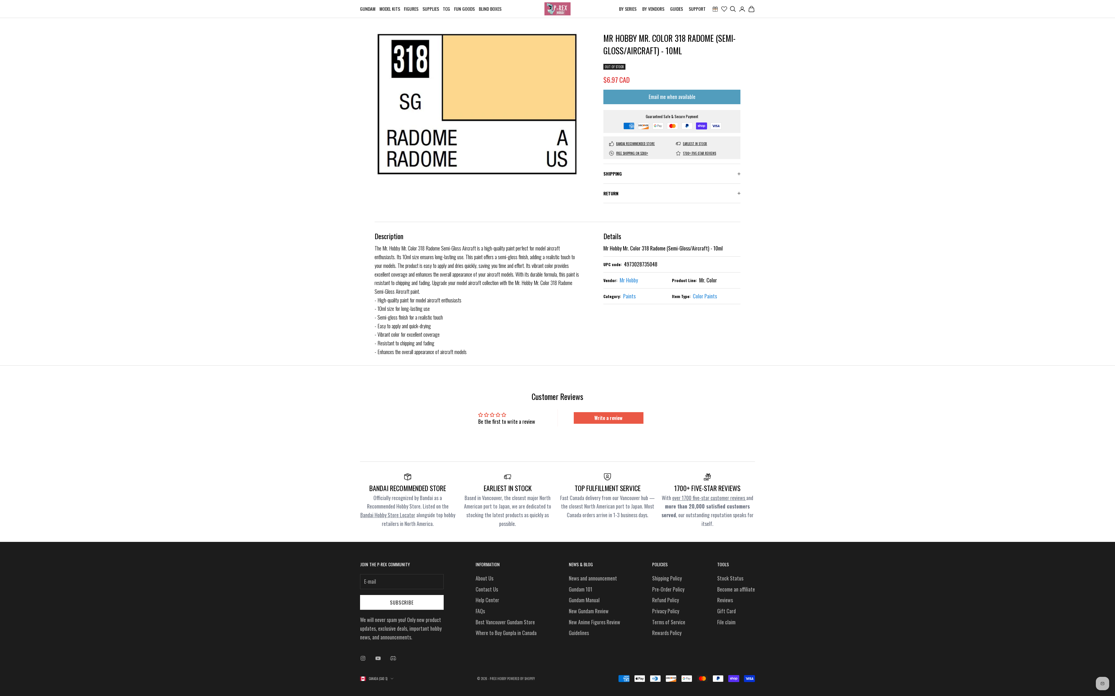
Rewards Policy (666, 633)
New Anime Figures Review (594, 622)
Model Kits (390, 8)
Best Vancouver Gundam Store (505, 622)
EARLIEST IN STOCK (695, 143)
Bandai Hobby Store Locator (387, 515)
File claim (726, 622)
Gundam (367, 8)
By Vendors (653, 8)
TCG (446, 8)
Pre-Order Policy (668, 589)
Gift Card (726, 611)
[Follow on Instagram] (363, 658)
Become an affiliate (736, 589)
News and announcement (593, 578)
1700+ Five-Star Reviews (699, 153)
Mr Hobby (629, 280)
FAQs (480, 611)
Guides (676, 8)
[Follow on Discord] (393, 658)
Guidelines (579, 633)
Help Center (487, 600)
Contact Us (487, 589)
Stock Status (730, 578)
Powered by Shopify (521, 678)
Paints (629, 296)
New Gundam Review (589, 611)
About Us (484, 578)
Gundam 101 (580, 589)
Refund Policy (665, 600)
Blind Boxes (490, 8)
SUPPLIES (430, 8)
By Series (627, 8)
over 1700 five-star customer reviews (709, 498)
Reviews (725, 600)
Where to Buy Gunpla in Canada (506, 633)
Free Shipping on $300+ (632, 153)
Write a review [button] (608, 417)
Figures (411, 8)
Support (697, 8)
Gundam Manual (584, 600)
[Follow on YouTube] (378, 658)
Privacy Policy (665, 611)
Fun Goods (464, 8)
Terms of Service (668, 622)
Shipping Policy (667, 578)
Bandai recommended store (635, 143)
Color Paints (705, 296)
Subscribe (402, 602)
